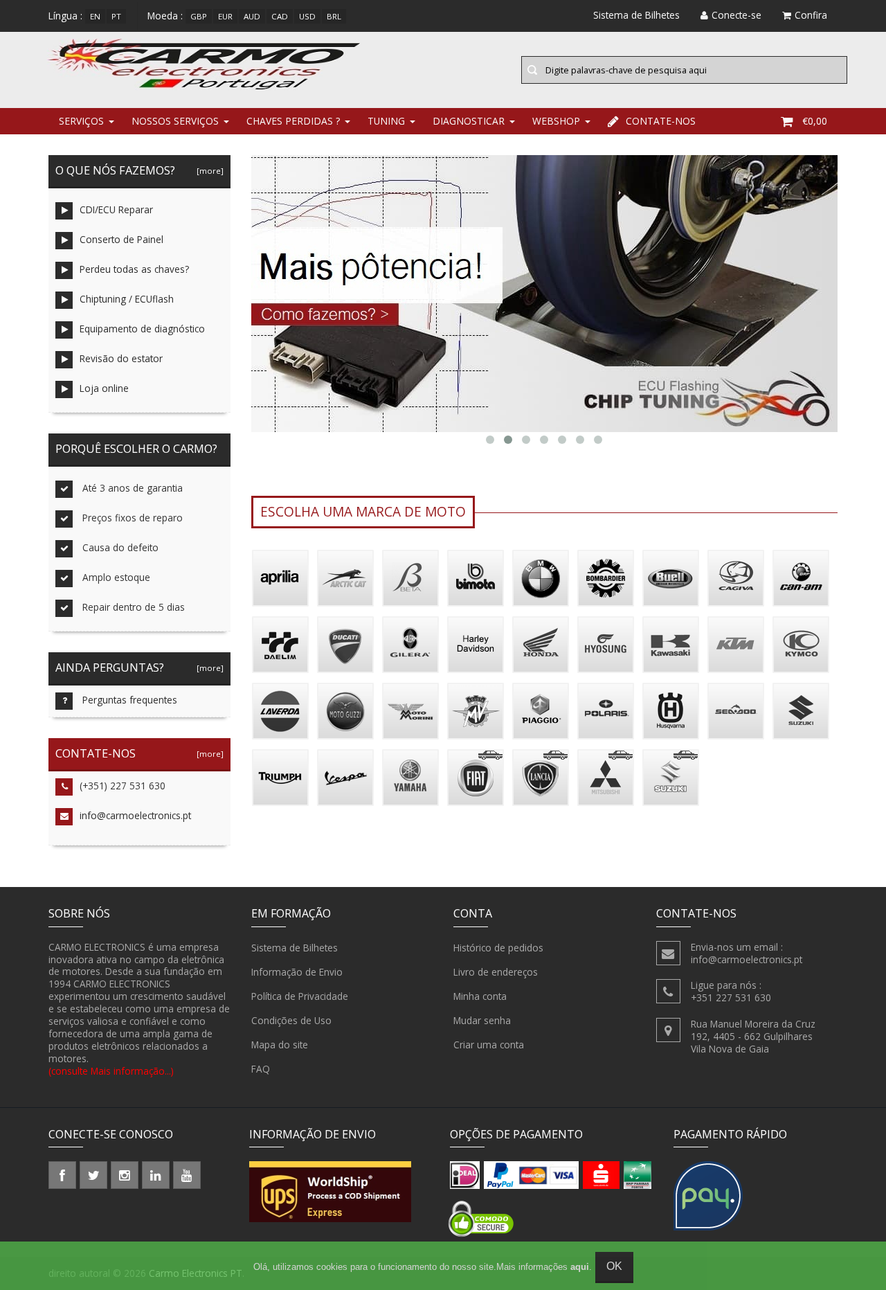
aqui (579, 1267)
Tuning (386, 120)
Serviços (81, 120)
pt (116, 16)
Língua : (65, 15)
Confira (811, 14)
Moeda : (165, 15)
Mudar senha (482, 1020)
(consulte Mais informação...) (111, 1070)
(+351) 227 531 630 (122, 785)
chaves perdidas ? (293, 120)
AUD (252, 16)
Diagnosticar (469, 120)
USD (307, 16)
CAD (279, 16)
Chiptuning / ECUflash (127, 298)
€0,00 (814, 120)
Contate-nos (661, 120)
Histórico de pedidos (498, 947)
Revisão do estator (121, 358)
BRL (334, 16)
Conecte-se (736, 14)
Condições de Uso (291, 1020)
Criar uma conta (488, 1044)
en (95, 16)
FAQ (260, 1068)
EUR (225, 16)
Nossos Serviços (175, 120)
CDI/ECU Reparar (116, 209)
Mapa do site (279, 1044)
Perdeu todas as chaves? (134, 269)
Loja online (104, 388)
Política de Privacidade (299, 996)
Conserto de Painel (121, 239)
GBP (198, 16)
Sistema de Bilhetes (294, 947)
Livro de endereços (495, 971)
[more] (208, 170)
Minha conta (480, 996)
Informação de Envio (297, 971)
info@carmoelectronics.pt (135, 815)
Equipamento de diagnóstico (142, 328)
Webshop (556, 120)
